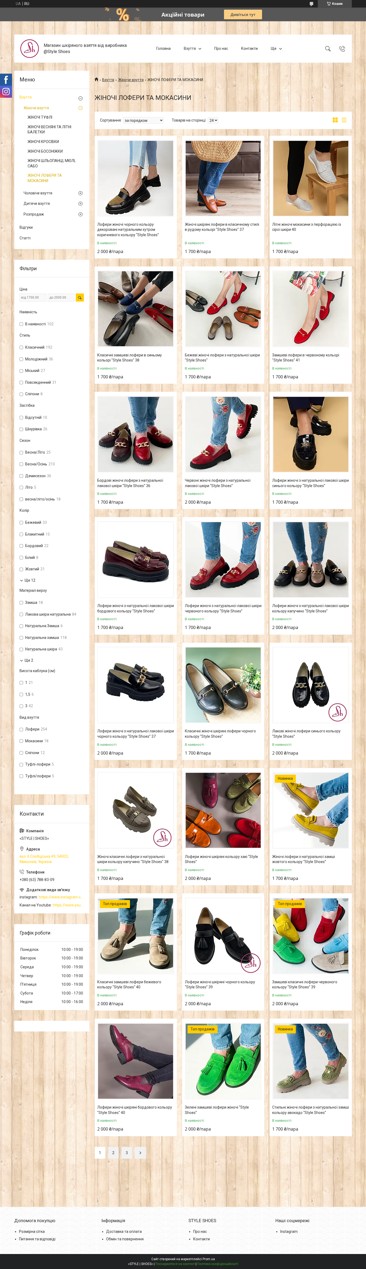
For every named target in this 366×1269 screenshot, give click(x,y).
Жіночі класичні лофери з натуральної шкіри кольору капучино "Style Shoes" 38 (133, 859)
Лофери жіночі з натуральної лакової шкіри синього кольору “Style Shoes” (310, 483)
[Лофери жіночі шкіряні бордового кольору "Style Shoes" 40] (135, 1061)
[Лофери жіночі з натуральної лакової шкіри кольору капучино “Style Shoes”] (310, 559)
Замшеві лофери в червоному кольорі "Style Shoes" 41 (305, 358)
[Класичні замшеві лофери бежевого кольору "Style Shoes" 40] (135, 935)
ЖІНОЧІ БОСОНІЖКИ (45, 151)
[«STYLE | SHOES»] (30, 49)
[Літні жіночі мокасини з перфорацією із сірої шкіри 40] (310, 178)
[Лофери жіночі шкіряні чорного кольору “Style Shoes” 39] (223, 935)
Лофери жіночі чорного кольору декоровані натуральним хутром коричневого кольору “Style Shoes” (128, 229)
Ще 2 (29, 660)
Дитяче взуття (37, 203)
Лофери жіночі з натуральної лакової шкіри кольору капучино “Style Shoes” (310, 608)
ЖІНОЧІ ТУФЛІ (40, 117)
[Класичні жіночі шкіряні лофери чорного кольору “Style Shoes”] (223, 685)
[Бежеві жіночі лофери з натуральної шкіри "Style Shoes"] (223, 308)
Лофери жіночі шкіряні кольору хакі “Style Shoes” (221, 859)
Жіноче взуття (131, 80)
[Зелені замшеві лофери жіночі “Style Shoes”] (223, 1061)
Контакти (249, 48)
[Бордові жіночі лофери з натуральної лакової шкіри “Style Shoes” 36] (135, 434)
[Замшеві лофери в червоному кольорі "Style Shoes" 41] (310, 308)
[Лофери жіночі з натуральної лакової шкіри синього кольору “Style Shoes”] (310, 434)
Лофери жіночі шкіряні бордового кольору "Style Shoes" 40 (134, 1110)
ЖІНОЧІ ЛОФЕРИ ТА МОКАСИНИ (45, 178)
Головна (163, 48)
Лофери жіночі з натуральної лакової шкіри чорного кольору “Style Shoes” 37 (135, 734)
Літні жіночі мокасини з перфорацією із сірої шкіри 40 (306, 227)
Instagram (289, 1231)
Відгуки (26, 227)
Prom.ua (209, 1259)
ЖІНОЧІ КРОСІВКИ (43, 142)
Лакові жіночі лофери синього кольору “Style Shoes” (306, 734)
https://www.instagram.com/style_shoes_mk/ (61, 897)
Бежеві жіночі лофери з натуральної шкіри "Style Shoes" (222, 358)
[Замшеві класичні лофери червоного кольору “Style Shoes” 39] (310, 935)
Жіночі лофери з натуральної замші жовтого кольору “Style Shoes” (303, 859)
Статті (25, 238)
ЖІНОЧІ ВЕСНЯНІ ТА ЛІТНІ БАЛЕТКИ (49, 129)
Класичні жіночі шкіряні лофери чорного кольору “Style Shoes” (220, 734)
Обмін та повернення (125, 1239)
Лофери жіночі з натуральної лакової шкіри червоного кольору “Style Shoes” (223, 608)
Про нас (221, 48)
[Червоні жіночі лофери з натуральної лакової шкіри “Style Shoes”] (223, 434)
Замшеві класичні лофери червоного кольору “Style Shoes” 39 (304, 984)
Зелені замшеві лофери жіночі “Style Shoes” (217, 1110)
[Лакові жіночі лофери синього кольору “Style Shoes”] (310, 685)
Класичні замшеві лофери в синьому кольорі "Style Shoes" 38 (129, 358)
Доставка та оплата (124, 1231)
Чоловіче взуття (38, 193)
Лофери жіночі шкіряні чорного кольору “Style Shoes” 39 (220, 984)
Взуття (190, 48)
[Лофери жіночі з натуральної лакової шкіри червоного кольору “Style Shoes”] (223, 559)
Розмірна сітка (32, 1231)
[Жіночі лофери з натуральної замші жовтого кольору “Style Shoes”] (310, 810)
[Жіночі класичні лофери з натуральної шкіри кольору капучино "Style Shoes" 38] (135, 810)
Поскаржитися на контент (175, 1264)
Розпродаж (34, 214)
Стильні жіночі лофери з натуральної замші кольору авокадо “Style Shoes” (310, 1110)
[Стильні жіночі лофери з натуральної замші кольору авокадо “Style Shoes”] (310, 1061)
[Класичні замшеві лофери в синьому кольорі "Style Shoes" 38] (135, 308)
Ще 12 (30, 580)
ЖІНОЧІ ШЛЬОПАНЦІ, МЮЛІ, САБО (52, 163)
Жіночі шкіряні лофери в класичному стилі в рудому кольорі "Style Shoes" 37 (222, 227)
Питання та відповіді (37, 1239)
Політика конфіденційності (217, 1264)
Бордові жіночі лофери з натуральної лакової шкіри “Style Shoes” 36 (130, 483)
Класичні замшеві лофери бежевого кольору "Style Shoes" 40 (129, 984)
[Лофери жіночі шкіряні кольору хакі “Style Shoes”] (223, 810)
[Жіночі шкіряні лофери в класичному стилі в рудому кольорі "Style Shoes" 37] (223, 178)
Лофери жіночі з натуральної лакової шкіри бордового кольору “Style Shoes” (135, 608)
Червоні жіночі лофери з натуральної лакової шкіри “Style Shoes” (218, 483)
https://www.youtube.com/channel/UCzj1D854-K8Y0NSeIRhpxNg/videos (68, 905)
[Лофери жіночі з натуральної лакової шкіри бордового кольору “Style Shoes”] (135, 559)
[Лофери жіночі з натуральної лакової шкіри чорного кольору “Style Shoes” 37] (135, 685)
